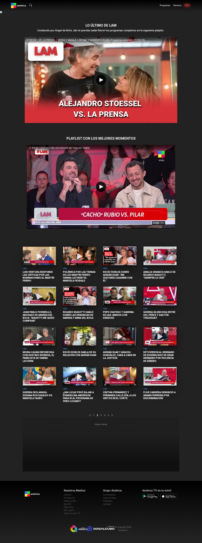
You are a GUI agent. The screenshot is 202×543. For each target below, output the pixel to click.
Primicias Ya (69, 498)
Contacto (107, 504)
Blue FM (67, 504)
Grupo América (109, 498)
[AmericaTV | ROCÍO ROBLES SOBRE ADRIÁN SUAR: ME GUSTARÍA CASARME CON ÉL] (119, 255)
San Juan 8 (69, 510)
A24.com (68, 495)
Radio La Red (70, 501)
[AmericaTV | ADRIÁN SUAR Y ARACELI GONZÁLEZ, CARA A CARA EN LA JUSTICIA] (119, 336)
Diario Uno (68, 507)
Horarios (177, 5)
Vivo (187, 5)
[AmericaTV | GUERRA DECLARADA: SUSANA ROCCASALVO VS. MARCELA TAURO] (39, 376)
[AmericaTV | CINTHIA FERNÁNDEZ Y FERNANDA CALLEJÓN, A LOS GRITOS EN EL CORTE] (119, 376)
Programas (165, 5)
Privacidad (107, 501)
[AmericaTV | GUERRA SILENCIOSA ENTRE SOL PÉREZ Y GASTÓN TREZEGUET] (160, 296)
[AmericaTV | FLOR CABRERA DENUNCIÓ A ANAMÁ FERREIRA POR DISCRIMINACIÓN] (160, 376)
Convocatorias (109, 495)
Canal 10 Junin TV (72, 513)
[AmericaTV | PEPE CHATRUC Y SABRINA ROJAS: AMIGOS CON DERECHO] (119, 296)
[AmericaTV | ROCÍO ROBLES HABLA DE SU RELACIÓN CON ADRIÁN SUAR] (79, 336)
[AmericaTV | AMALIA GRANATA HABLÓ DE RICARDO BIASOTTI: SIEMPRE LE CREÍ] (160, 255)
